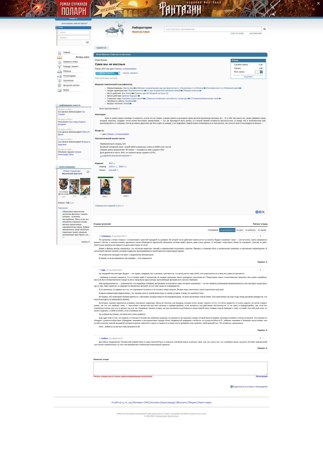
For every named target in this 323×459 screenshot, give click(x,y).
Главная (66, 52)
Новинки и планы (70, 62)
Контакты (154, 402)
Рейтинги (67, 71)
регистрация (67, 23)
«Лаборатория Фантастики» (167, 416)
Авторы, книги (82, 57)
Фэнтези (199, 88)
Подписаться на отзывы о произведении (250, 387)
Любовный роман (231, 88)
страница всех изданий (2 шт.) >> (109, 206)
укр (129, 402)
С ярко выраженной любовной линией (164, 91)
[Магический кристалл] (85, 195)
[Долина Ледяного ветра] (74, 194)
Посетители (68, 80)
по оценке (262, 230)
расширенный (256, 33)
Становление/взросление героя (205, 98)
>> (63, 237)
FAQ (147, 402)
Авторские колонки (71, 85)
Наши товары (204, 402)
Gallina (104, 338)
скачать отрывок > (130, 73)
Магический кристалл (72, 174)
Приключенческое (136, 91)
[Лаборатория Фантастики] (116, 29)
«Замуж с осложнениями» (125, 69)
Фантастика (128, 88)
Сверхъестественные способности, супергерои (167, 98)
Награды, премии (70, 66)
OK (86, 42)
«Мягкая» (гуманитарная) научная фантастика (157, 88)
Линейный (129, 101)
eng (122, 402)
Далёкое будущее (129, 96)
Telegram (192, 402)
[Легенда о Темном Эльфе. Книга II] (64, 194)
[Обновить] (88, 173)
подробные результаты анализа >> (116, 156)
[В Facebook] (260, 212)
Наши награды (168, 402)
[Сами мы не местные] (105, 194)
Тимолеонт (62, 208)
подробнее (248, 77)
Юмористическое (191, 91)
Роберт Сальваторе (72, 171)
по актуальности (227, 230)
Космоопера (186, 88)
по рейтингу (250, 230)
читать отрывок (107, 73)
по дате (240, 230)
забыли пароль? (80, 23)
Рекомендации (69, 76)
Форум (66, 90)
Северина (106, 236)
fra (126, 402)
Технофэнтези (213, 88)
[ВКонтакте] (257, 212)
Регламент (138, 402)
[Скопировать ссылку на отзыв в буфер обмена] (100, 236)
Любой (126, 103)
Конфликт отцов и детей (132, 98)
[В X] (263, 212)
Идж (103, 270)
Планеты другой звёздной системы (150, 93)
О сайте (115, 402)
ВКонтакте (182, 402)
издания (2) (101, 48)
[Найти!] (264, 29)
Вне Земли (126, 93)
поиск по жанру (237, 33)
